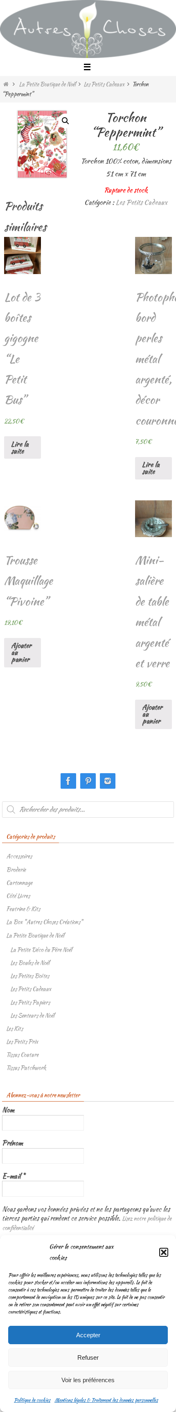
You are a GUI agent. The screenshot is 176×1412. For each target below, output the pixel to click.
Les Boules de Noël (30, 963)
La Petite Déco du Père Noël (41, 950)
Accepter (88, 1335)
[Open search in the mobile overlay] (88, 809)
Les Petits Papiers (30, 1002)
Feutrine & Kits (23, 909)
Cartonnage (19, 883)
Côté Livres (18, 896)
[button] (164, 1252)
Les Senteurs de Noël (32, 1015)
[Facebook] (68, 781)
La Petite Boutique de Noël (47, 84)
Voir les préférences (88, 1379)
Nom (8, 1110)
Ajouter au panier (21, 652)
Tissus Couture (22, 1055)
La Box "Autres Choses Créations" (44, 922)
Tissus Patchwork (26, 1068)
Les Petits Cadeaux (103, 84)
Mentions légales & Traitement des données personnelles (106, 1399)
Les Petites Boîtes (29, 976)
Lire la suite (20, 447)
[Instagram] (107, 781)
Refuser (88, 1357)
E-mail (13, 1176)
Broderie (16, 869)
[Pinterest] (88, 781)
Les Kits (14, 1028)
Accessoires (19, 856)
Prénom (12, 1143)
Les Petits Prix (22, 1041)
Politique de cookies (32, 1399)
